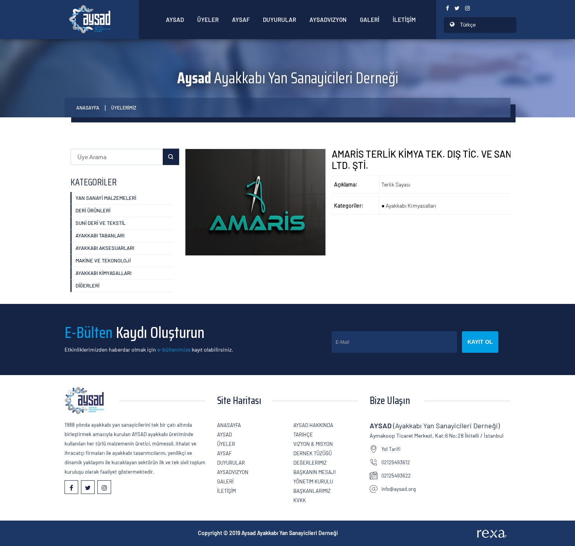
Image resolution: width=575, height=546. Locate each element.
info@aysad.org (398, 489)
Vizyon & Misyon (313, 444)
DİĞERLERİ (87, 285)
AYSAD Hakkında (313, 425)
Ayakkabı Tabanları (99, 235)
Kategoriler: (348, 205)
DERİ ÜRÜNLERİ (92, 210)
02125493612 (395, 462)
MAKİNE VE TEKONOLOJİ (103, 260)
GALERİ (369, 19)
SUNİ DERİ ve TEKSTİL (100, 223)
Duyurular (279, 19)
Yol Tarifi (391, 449)
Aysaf (241, 19)
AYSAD (175, 19)
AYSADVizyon (328, 19)
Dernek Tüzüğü (312, 453)
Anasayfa (87, 107)
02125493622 (396, 475)
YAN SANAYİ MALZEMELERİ (105, 198)
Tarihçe (303, 434)
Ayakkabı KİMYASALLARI (103, 273)
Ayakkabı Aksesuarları (104, 248)
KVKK (299, 500)
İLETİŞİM (404, 19)
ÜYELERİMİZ (124, 107)
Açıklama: (346, 184)
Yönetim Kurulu (313, 481)
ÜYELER (208, 19)
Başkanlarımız (312, 491)
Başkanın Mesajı (314, 472)
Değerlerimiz (310, 463)
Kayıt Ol (480, 342)
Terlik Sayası (395, 184)
